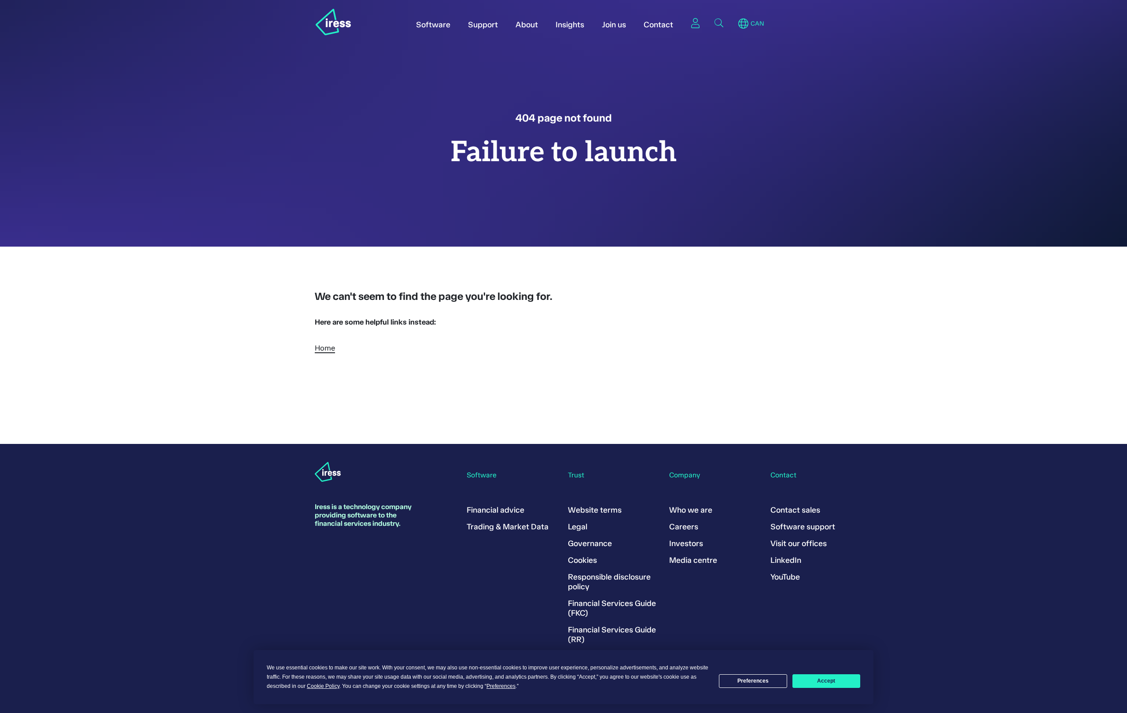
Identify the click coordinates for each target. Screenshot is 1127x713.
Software (433, 25)
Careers (683, 527)
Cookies (582, 560)
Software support (802, 527)
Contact (658, 25)
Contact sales (795, 510)
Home (325, 348)
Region (743, 23)
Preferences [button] (501, 686)
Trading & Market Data (508, 527)
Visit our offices (798, 543)
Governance (590, 543)
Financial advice (495, 510)
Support (483, 25)
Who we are (690, 510)
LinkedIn (785, 560)
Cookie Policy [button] (323, 686)
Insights (570, 25)
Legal (577, 527)
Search (719, 23)
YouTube (785, 577)
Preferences (753, 681)
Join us (614, 25)
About (527, 25)
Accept (826, 681)
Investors (686, 543)
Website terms (595, 510)
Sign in (695, 23)
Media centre (693, 560)
